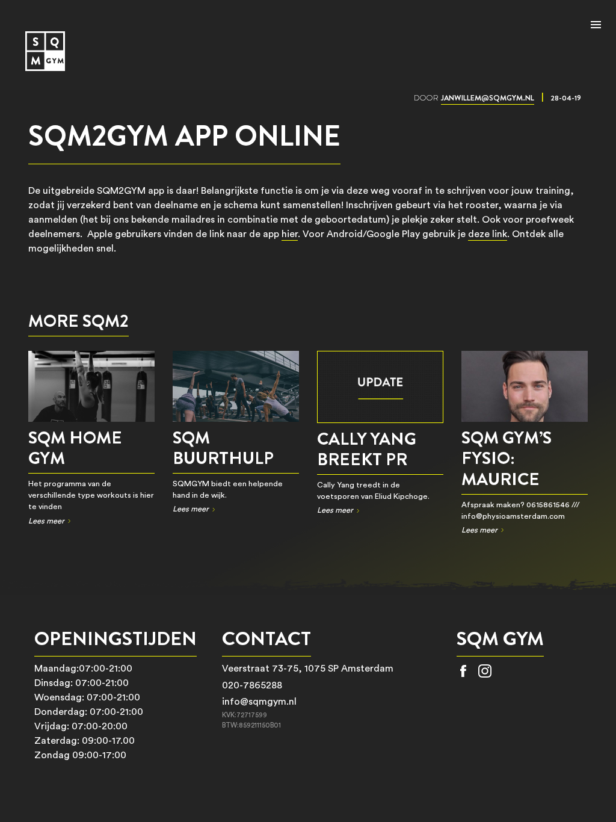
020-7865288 (252, 685)
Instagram (484, 671)
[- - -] (596, 25)
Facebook (463, 671)
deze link (487, 234)
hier (290, 234)
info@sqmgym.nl (259, 701)
